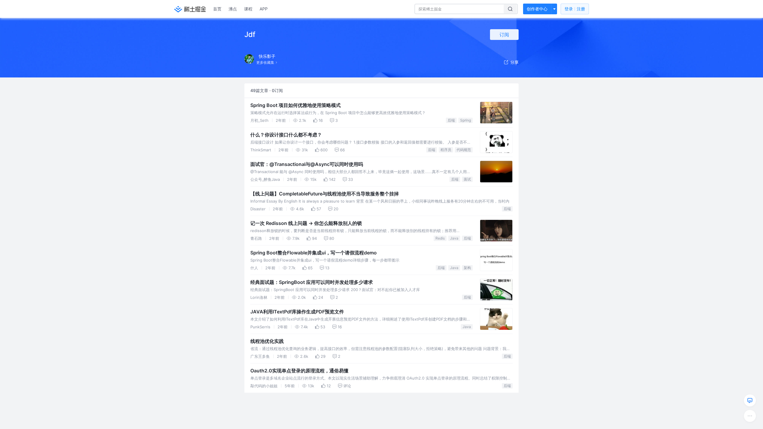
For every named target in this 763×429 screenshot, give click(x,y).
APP (264, 8)
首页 (217, 8)
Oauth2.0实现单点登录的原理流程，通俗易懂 (299, 371)
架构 (467, 267)
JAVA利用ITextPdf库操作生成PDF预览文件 (297, 312)
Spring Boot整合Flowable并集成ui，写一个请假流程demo (313, 253)
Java (454, 238)
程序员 (446, 149)
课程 (248, 8)
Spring (465, 120)
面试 (467, 179)
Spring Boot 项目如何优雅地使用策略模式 (295, 105)
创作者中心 (537, 8)
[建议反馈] (750, 400)
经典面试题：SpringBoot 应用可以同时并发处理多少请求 (311, 282)
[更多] (750, 416)
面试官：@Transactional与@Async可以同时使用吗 (306, 164)
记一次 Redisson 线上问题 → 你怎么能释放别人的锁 (306, 223)
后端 (451, 120)
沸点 (233, 8)
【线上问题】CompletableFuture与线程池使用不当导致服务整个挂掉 (324, 194)
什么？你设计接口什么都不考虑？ (286, 135)
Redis (440, 238)
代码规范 (464, 149)
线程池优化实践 (267, 341)
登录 (575, 8)
